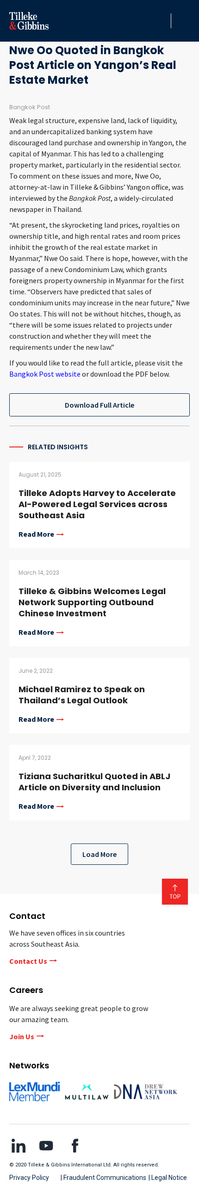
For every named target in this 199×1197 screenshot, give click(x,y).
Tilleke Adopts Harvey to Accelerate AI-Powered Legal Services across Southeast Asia (97, 504)
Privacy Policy (29, 1177)
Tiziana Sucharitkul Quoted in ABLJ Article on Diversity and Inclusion (94, 781)
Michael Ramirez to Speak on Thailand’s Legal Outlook (82, 694)
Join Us (21, 1036)
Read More (36, 534)
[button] (161, 20)
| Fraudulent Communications (103, 1177)
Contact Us (28, 961)
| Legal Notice (168, 1177)
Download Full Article (99, 404)
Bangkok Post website (45, 373)
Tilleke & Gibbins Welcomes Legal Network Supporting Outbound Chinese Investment (92, 602)
